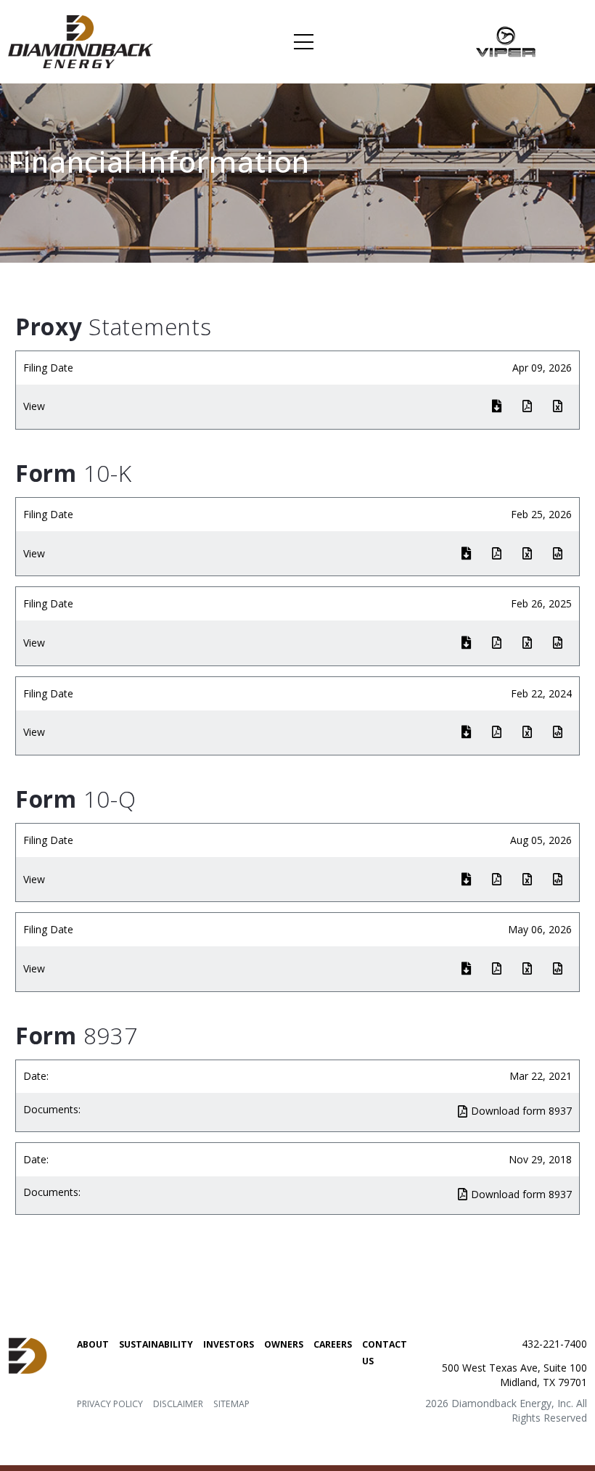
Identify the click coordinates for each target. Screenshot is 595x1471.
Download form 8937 (521, 1111)
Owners (283, 1344)
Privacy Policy (110, 1404)
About (93, 1344)
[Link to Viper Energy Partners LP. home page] (506, 41)
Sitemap (231, 1404)
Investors (228, 1344)
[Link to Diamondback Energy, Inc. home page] (80, 41)
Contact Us (384, 1352)
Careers (332, 1344)
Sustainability (156, 1344)
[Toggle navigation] (304, 42)
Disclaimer (178, 1404)
